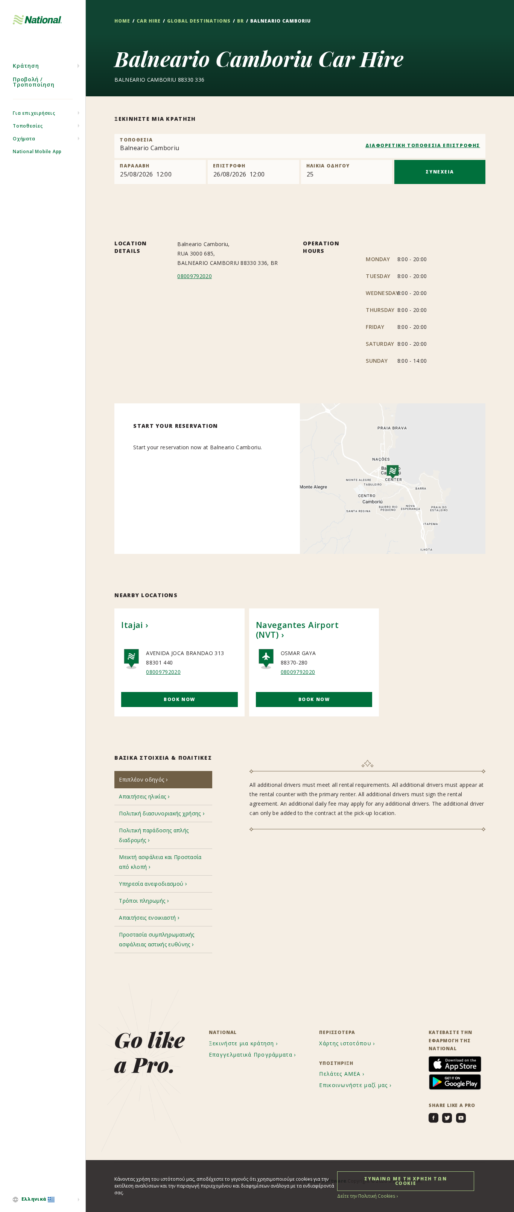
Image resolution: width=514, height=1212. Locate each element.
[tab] (163, 779)
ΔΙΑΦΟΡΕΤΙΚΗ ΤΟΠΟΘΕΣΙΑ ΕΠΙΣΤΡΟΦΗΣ (422, 145)
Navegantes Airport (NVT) (297, 629)
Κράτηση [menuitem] (26, 65)
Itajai (132, 625)
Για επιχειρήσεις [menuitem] (34, 113)
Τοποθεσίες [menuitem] (28, 126)
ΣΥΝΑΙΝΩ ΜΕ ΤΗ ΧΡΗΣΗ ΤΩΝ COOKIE (405, 1181)
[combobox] (299, 146)
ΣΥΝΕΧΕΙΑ (440, 172)
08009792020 (194, 276)
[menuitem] (42, 1199)
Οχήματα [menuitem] (24, 138)
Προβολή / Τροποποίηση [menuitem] (34, 82)
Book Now (179, 699)
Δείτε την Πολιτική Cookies (366, 1196)
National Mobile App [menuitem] (37, 151)
